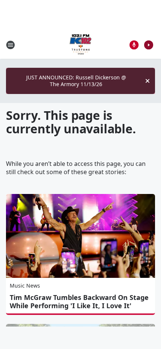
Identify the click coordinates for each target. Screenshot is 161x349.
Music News (25, 285)
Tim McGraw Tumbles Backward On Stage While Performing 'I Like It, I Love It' (79, 301)
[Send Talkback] (134, 44)
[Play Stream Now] (148, 44)
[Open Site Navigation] (10, 44)
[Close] (147, 80)
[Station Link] (80, 45)
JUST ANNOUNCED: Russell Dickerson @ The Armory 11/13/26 (76, 81)
